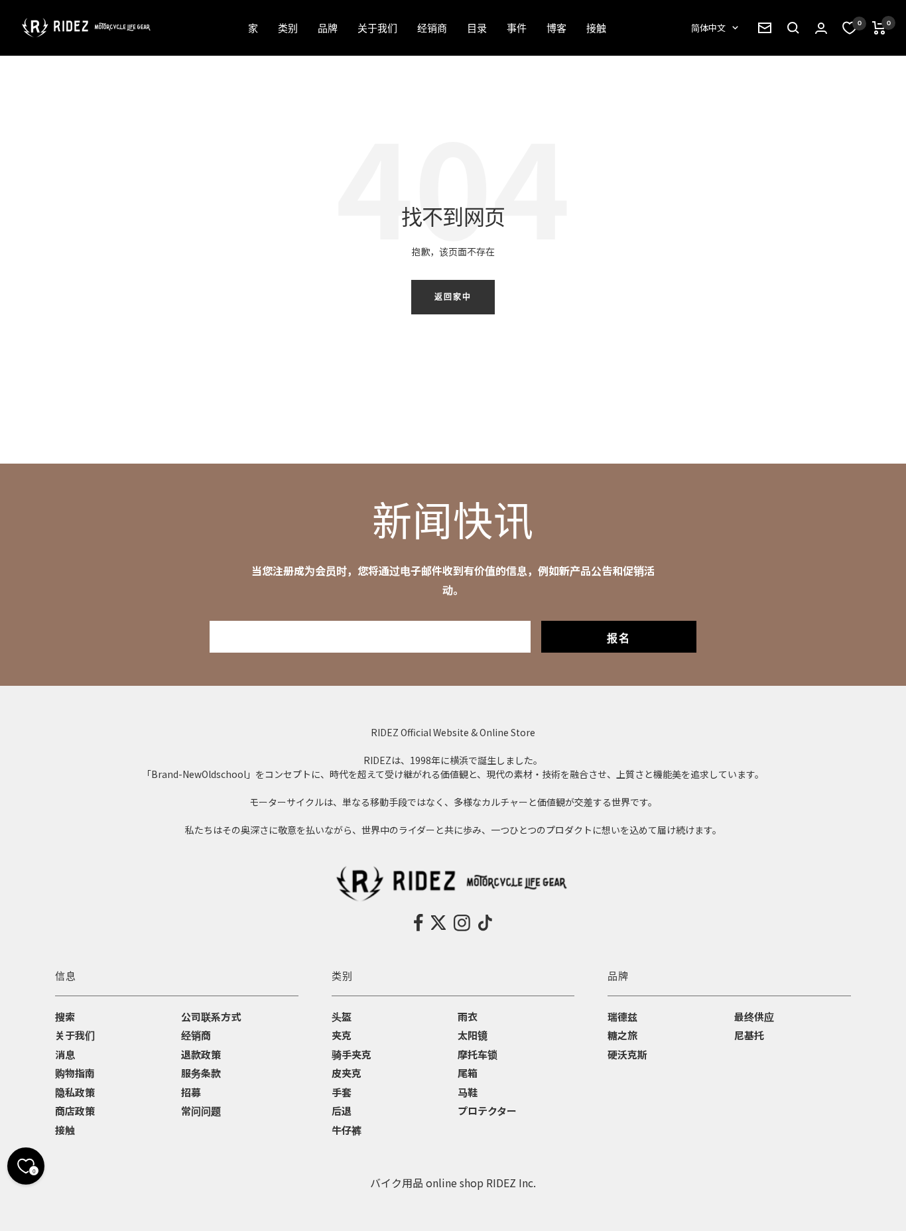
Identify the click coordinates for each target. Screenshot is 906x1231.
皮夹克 (346, 1073)
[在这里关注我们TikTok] (485, 923)
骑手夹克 (351, 1054)
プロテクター (487, 1111)
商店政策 (75, 1111)
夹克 (342, 1035)
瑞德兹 (622, 1016)
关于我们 (75, 1035)
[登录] (821, 28)
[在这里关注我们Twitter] (438, 923)
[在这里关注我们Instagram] (462, 923)
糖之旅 (622, 1035)
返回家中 (453, 297)
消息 (65, 1054)
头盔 (342, 1016)
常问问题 (201, 1111)
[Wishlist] (849, 27)
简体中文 (708, 27)
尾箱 (468, 1073)
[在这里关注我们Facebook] (419, 923)
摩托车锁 (477, 1054)
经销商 (196, 1035)
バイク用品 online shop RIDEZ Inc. (453, 1183)
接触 (65, 1130)
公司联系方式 (211, 1016)
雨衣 (468, 1016)
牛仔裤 (346, 1130)
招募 (191, 1092)
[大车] (879, 27)
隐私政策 (75, 1092)
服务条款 (201, 1073)
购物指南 (75, 1073)
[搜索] (764, 28)
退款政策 (201, 1054)
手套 (342, 1092)
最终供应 (754, 1016)
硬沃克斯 (627, 1054)
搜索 (65, 1016)
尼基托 (749, 1035)
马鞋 (468, 1092)
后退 (342, 1111)
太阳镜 (472, 1035)
